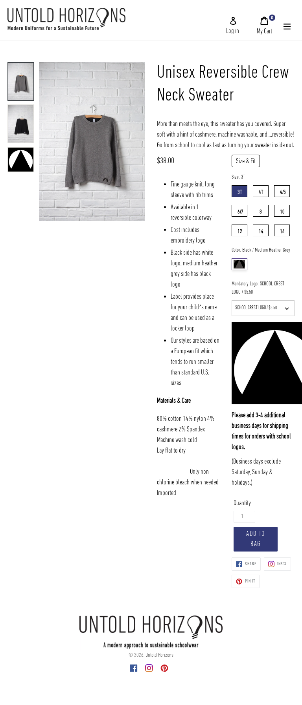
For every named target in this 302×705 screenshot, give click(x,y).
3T (240, 190)
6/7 (240, 210)
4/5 (282, 190)
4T (261, 190)
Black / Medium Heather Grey (239, 264)
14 (261, 230)
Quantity (242, 503)
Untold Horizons (159, 655)
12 (240, 230)
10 (282, 210)
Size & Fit (246, 161)
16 (282, 230)
